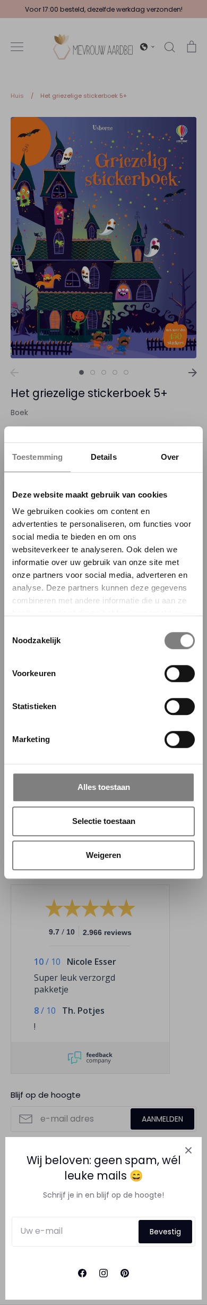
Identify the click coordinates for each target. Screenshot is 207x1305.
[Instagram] (103, 1273)
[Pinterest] (124, 1273)
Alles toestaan (103, 787)
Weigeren (103, 855)
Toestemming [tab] (37, 456)
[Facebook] (82, 1273)
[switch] (180, 673)
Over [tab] (170, 456)
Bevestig (165, 1231)
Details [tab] (104, 456)
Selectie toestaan (103, 821)
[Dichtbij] (188, 1150)
